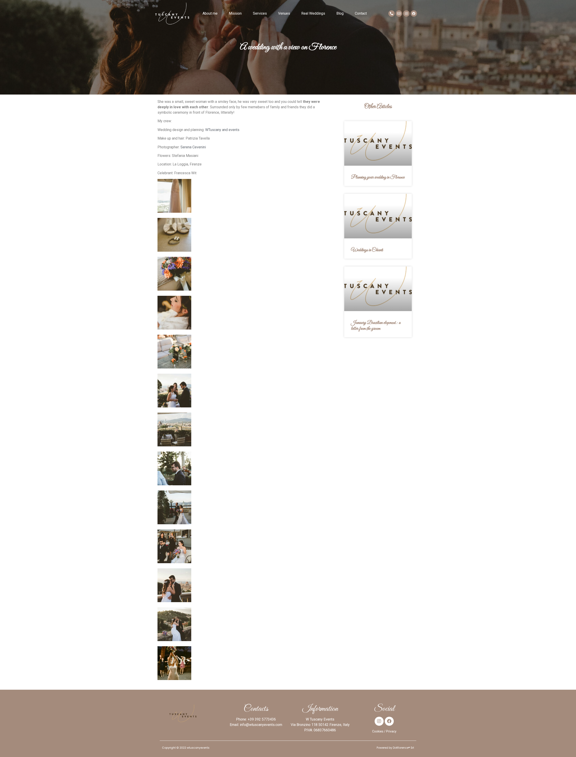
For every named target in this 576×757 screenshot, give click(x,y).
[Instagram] (406, 13)
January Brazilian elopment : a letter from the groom (375, 325)
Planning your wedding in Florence (378, 177)
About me (210, 13)
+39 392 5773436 (262, 719)
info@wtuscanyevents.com (261, 725)
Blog (340, 13)
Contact (361, 13)
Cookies (377, 731)
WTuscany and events (222, 130)
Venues (284, 13)
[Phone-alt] (391, 13)
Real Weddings (313, 13)
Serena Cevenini (193, 147)
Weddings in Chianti (367, 250)
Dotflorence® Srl (403, 748)
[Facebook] (414, 13)
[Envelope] (399, 13)
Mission (235, 13)
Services (260, 13)
